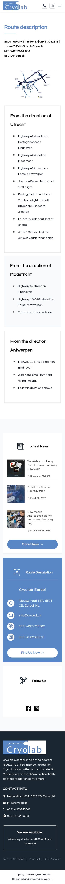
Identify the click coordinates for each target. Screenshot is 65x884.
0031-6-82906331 (32, 637)
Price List (34, 859)
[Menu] (59, 5)
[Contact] (44, 6)
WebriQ (48, 879)
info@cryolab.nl (30, 615)
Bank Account (52, 859)
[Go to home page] (16, 5)
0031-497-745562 (32, 626)
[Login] (52, 6)
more (41, 778)
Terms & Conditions (14, 859)
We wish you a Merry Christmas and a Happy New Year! (42, 465)
